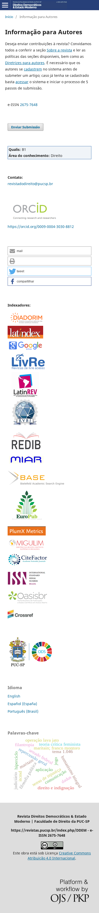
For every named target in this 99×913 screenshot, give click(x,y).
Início (9, 16)
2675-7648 (29, 104)
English (14, 696)
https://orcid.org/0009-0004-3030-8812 (41, 226)
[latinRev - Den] (25, 396)
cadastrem (33, 69)
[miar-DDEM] (26, 463)
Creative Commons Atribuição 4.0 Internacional (59, 856)
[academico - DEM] (25, 349)
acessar (21, 81)
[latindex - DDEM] (25, 337)
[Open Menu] (5, 5)
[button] (49, 250)
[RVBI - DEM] (24, 425)
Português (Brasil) (23, 711)
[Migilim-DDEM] (27, 549)
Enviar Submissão (25, 127)
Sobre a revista (59, 50)
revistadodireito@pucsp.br (30, 183)
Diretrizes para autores (24, 62)
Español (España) (22, 703)
